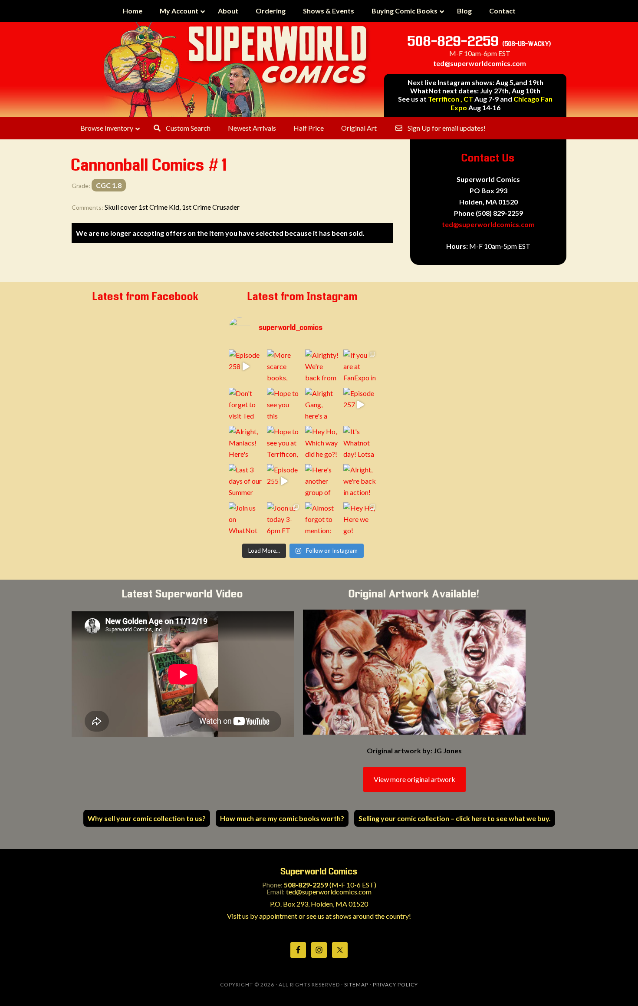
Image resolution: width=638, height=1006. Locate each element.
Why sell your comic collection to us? (147, 818)
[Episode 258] (246, 366)
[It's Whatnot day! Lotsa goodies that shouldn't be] (360, 443)
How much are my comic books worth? (282, 818)
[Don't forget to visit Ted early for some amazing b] (246, 405)
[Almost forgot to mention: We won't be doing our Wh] (322, 519)
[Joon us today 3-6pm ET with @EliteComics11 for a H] (284, 519)
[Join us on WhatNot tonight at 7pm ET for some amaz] (246, 519)
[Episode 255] (284, 481)
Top (617, 985)
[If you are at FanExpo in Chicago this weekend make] (360, 366)
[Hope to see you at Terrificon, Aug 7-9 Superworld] (284, 443)
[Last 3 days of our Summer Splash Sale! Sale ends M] (246, 481)
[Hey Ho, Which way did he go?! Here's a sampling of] (322, 443)
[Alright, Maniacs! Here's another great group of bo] (246, 443)
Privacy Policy (395, 984)
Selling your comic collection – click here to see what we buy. (454, 818)
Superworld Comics (236, 69)
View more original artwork (414, 779)
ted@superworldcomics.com (479, 63)
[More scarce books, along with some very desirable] (284, 366)
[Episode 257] (360, 405)
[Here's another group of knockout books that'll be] (322, 481)
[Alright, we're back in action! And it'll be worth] (360, 481)
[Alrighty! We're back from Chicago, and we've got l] (322, 366)
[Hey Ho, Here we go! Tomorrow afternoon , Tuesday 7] (360, 519)
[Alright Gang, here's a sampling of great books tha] (322, 405)
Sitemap (356, 984)
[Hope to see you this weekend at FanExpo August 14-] (284, 405)
